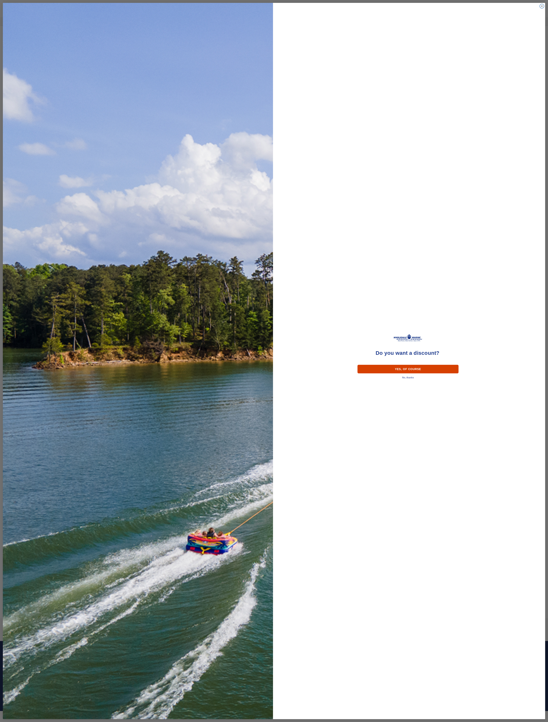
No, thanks (408, 377)
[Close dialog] (542, 6)
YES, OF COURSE (408, 369)
